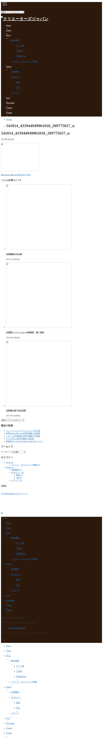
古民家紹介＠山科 (14, 254)
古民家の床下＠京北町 (16, 410)
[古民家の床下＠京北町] (38, 405)
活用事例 (15, 72)
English (9, 113)
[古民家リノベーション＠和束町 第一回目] (38, 327)
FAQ (8, 98)
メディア (15, 93)
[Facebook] (6, 175)
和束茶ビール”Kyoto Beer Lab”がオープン (24, 441)
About (8, 30)
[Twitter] (14, 175)
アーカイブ (6, 452)
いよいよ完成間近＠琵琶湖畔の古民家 (23, 436)
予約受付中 (21, 56)
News (8, 35)
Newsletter (10, 103)
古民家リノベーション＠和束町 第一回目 (25, 332)
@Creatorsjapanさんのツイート (14, 493)
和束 (18, 82)
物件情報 (15, 40)
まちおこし (16, 77)
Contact (9, 108)
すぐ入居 (20, 46)
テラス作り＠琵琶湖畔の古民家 (20, 439)
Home (8, 25)
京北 (18, 87)
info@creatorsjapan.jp (17, 628)
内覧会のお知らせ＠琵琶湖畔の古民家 (23, 433)
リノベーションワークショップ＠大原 (23, 431)
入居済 (19, 51)
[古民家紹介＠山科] (38, 249)
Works (8, 67)
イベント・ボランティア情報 (24, 61)
